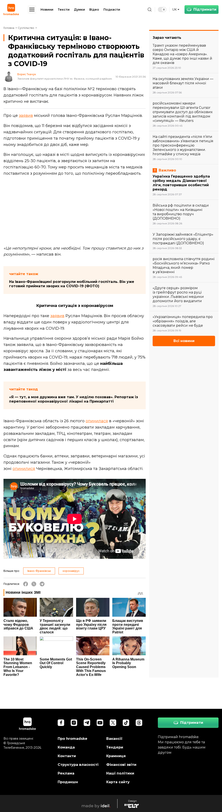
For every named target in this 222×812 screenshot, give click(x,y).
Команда (66, 747)
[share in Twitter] (33, 584)
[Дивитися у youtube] (100, 722)
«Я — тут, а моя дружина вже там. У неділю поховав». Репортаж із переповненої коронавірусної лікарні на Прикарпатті (73, 399)
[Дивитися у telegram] (87, 722)
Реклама (66, 773)
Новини (47, 9)
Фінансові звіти (121, 765)
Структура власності (78, 765)
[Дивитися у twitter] (113, 722)
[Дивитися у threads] (139, 722)
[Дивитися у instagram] (74, 722)
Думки (79, 9)
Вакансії (114, 739)
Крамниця (116, 756)
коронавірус (71, 570)
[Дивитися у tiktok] (126, 722)
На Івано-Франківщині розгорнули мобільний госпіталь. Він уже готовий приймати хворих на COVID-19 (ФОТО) (71, 284)
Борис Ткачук (26, 74)
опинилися (24, 468)
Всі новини (183, 341)
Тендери (114, 747)
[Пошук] (149, 9)
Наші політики (120, 773)
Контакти (67, 756)
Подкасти (111, 9)
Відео (94, 9)
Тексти (64, 9)
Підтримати (204, 9)
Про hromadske (72, 739)
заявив (26, 115)
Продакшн (68, 782)
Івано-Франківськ (39, 570)
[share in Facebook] (25, 584)
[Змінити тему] (162, 9)
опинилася (97, 421)
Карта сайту (118, 782)
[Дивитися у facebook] (61, 722)
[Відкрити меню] (32, 9)
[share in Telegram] (42, 584)
